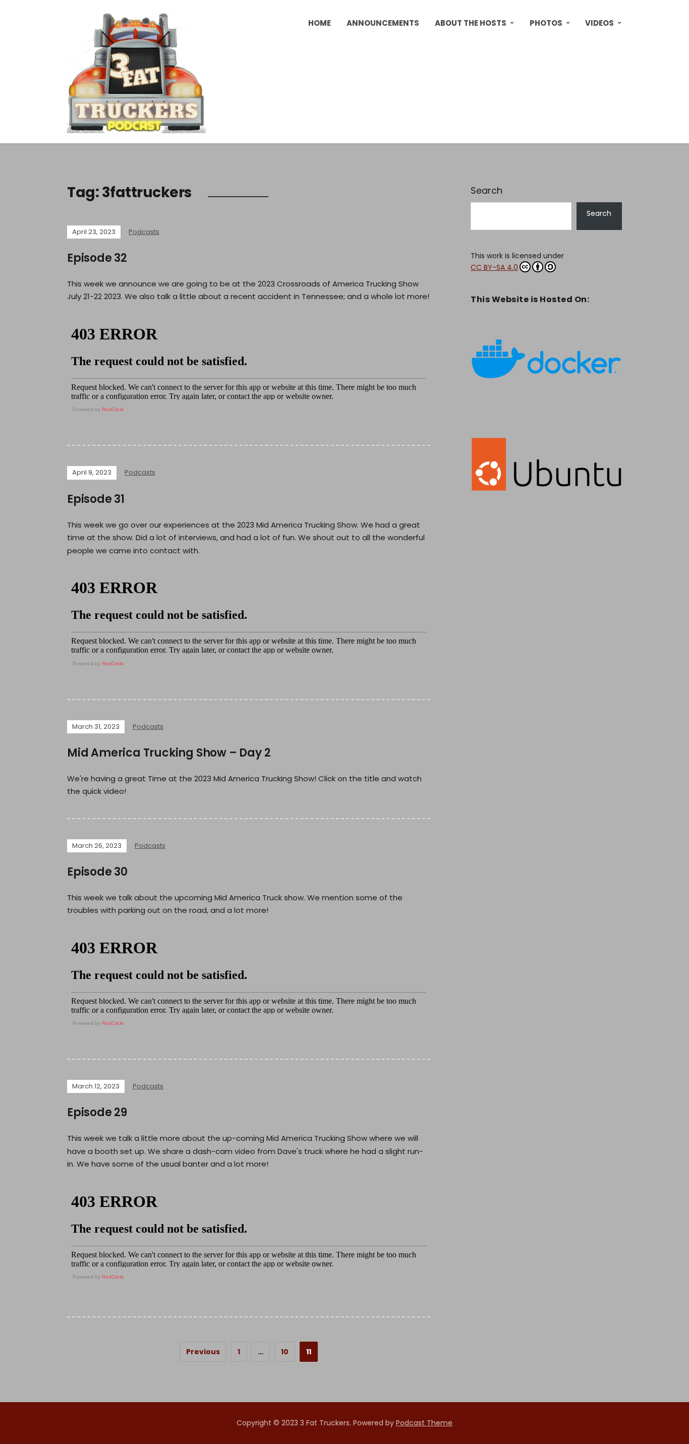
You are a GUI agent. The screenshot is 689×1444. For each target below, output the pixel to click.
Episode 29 (97, 1112)
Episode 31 (96, 499)
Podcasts (144, 232)
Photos (546, 23)
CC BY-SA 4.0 (494, 267)
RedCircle (113, 409)
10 (285, 1352)
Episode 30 (97, 872)
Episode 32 (97, 258)
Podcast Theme (424, 1423)
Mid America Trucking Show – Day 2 (168, 753)
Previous (203, 1352)
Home (319, 23)
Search (486, 190)
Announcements (383, 23)
